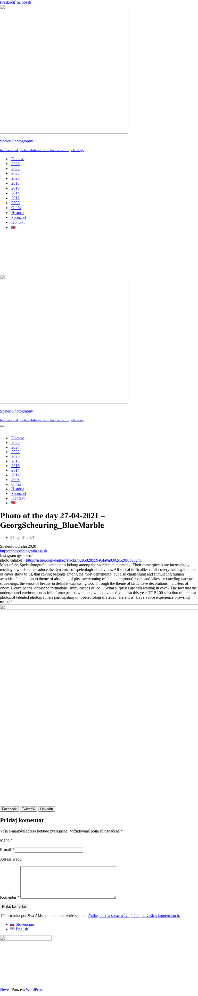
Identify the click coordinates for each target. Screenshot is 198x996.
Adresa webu (11, 859)
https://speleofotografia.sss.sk (23, 551)
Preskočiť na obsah (15, 2)
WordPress (34, 989)
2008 (15, 203)
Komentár (9, 897)
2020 (15, 178)
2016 (15, 188)
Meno (6, 840)
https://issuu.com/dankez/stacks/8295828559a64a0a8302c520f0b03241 (84, 560)
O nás (16, 207)
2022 (15, 173)
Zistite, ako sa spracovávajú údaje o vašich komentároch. (134, 915)
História (17, 212)
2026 (15, 163)
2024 (15, 168)
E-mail (7, 849)
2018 (15, 183)
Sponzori (18, 217)
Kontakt (17, 222)
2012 (15, 198)
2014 (15, 193)
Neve (4, 989)
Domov (17, 159)
